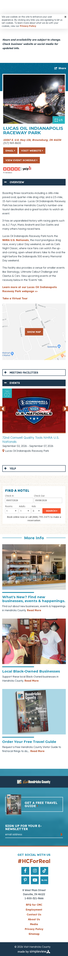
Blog (44, 880)
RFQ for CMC (34, 904)
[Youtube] (35, 880)
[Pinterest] (25, 880)
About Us (34, 919)
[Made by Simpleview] (34, 951)
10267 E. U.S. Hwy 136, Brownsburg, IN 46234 (32, 139)
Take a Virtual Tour (15, 298)
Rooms (8, 506)
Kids (34, 506)
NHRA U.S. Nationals (15, 240)
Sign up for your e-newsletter (23, 827)
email (10, 150)
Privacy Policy (28, 26)
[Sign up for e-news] (62, 834)
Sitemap (34, 933)
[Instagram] (35, 871)
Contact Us (34, 914)
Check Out (39, 495)
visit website (31, 150)
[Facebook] (25, 871)
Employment (34, 909)
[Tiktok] (44, 871)
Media (34, 924)
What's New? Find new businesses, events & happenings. (33, 599)
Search (51, 510)
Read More (33, 610)
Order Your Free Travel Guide (29, 742)
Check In (9, 495)
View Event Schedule (21, 160)
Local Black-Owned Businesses (31, 671)
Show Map (34, 331)
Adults (22, 506)
